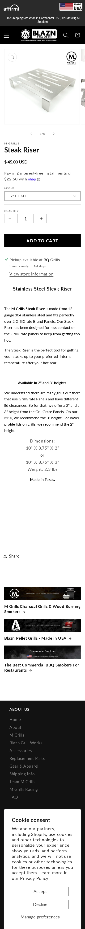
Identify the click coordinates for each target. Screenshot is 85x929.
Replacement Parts (27, 758)
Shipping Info (22, 773)
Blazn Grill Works (25, 742)
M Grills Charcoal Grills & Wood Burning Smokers (42, 609)
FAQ (13, 797)
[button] (6, 35)
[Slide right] (54, 134)
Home (15, 719)
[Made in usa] (71, 6)
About (15, 727)
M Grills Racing (23, 789)
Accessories (20, 750)
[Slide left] (31, 134)
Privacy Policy (34, 878)
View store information (31, 273)
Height (9, 188)
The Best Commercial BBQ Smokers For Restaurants (41, 667)
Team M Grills (22, 781)
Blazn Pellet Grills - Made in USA (35, 638)
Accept (40, 891)
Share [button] (14, 556)
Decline (40, 904)
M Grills (16, 735)
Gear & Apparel (23, 766)
